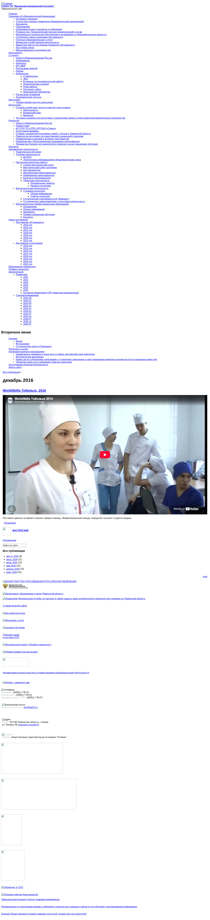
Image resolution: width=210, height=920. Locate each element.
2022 (25, 279)
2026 (25, 290)
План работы (30, 86)
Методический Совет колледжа (40, 167)
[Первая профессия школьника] (20, 651)
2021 (25, 277)
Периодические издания (36, 84)
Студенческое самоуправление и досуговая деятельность (54, 201)
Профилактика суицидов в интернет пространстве (42, 138)
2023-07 (27, 308)
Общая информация (41, 193)
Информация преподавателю (38, 175)
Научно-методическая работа (31, 162)
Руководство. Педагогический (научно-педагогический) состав (49, 32)
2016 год (27, 227)
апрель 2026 (12, 569)
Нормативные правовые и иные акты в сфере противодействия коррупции (55, 354)
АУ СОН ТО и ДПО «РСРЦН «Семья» (36, 128)
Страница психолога (34, 191)
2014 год (27, 245)
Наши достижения (18, 219)
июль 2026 (11, 559)
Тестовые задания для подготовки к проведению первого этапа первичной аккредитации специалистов (70, 118)
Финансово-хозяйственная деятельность (37, 42)
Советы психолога (40, 196)
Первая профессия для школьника (34, 102)
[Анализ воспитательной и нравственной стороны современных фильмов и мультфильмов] (11, 844)
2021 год (27, 240)
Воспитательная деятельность (32, 188)
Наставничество (32, 170)
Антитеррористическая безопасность (28, 364)
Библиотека (22, 73)
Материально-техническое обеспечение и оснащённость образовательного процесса (61, 34)
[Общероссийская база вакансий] (19, 894)
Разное (19, 71)
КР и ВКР (21, 65)
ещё (205, 576)
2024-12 (27, 316)
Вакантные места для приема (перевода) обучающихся (45, 45)
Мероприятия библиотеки (36, 92)
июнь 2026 (11, 562)
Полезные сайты (32, 89)
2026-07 (27, 324)
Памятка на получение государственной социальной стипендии (49, 136)
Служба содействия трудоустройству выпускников (43, 107)
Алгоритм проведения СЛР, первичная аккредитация (51, 292)
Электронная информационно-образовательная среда (52, 159)
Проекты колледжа (40, 185)
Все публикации (11, 372)
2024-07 (27, 313)
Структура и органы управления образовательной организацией (50, 21)
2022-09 (27, 303)
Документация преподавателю (39, 172)
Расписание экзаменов (28, 94)
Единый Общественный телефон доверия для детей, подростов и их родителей (43, 913)
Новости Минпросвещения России (34, 58)
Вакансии (28, 115)
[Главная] (6, 3)
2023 (25, 282)
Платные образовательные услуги (34, 39)
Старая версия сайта (15, 605)
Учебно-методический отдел (38, 165)
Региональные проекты (42, 183)
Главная (13, 13)
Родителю (14, 120)
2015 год (27, 225)
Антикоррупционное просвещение (26, 351)
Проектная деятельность (36, 180)
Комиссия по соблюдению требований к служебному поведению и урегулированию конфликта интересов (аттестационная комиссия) (86, 359)
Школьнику (14, 99)
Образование (23, 26)
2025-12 (27, 321)
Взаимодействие (32, 112)
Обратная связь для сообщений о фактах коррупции (44, 362)
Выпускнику (15, 105)
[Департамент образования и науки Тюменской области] (33, 593)
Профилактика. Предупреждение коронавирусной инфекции (48, 141)
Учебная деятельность (28, 154)
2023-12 (27, 311)
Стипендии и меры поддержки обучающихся (39, 37)
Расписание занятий (26, 68)
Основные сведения (26, 18)
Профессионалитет (19, 269)
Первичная (21, 274)
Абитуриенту (15, 52)
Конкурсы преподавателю (37, 178)
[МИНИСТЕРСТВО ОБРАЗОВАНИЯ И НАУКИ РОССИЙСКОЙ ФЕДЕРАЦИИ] (39, 581)
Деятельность (30, 110)
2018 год (27, 232)
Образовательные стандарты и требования (39, 29)
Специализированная (27, 295)
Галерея (13, 338)
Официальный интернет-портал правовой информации (30, 899)
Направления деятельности (23, 149)
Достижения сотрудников (29, 243)
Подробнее (10, 523)
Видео (19, 341)
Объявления (30, 206)
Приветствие (23, 125)
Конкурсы (21, 63)
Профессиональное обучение (39, 214)
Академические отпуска (28, 97)
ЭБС (25, 78)
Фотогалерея (22, 343)
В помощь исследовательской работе (43, 81)
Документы (22, 24)
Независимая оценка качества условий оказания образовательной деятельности (46, 672)
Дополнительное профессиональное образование (42, 204)
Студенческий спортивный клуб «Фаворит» (46, 198)
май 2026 (11, 565)
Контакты (14, 146)
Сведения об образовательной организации (32, 16)
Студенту (14, 55)
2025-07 (27, 318)
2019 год (27, 235)
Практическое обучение (28, 151)
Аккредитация (16, 271)
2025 (25, 287)
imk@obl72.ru (31, 707)
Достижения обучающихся (30, 222)
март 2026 (11, 572)
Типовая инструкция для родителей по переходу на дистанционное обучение (57, 144)
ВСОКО (27, 157)
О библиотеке (30, 76)
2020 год (27, 238)
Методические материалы (30, 356)
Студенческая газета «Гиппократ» (34, 346)
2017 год (27, 230)
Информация (23, 60)
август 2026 (12, 556)
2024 (25, 285)
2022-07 (27, 300)
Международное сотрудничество (33, 50)
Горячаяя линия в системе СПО (11, 636)
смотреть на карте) (29, 724)
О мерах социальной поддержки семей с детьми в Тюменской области (53, 133)
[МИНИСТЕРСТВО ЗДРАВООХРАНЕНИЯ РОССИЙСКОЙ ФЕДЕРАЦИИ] (15, 588)
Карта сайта (15, 367)
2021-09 (27, 298)
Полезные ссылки (18, 349)
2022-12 (27, 305)
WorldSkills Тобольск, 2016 (24, 390)
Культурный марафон (27, 131)
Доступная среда (25, 47)
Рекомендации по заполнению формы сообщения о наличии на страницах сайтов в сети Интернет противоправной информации (69, 906)
